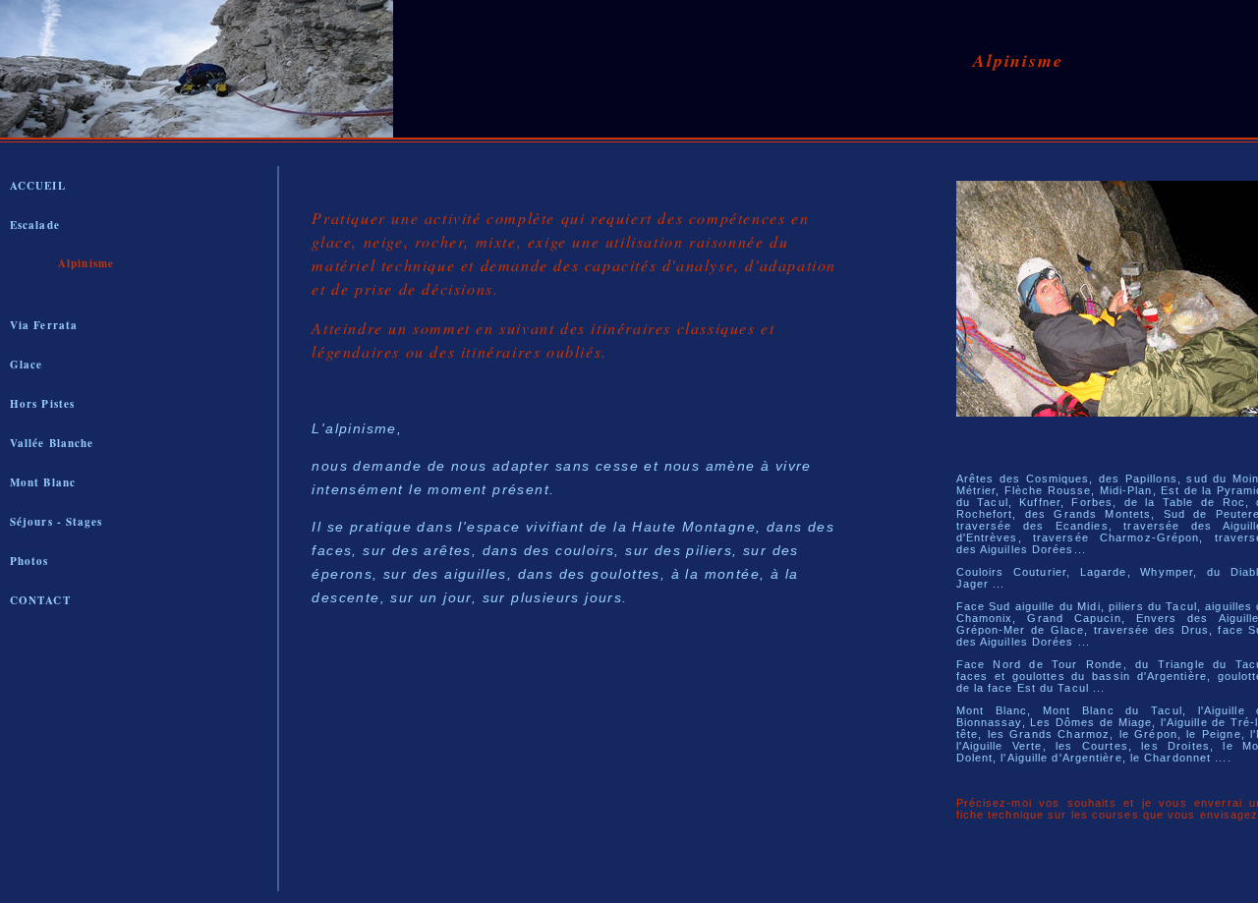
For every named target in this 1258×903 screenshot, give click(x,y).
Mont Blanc (43, 482)
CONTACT (40, 600)
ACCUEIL (38, 186)
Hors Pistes (42, 404)
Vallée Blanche (51, 443)
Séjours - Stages (56, 522)
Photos (29, 561)
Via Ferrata (44, 325)
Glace (26, 364)
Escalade (35, 225)
